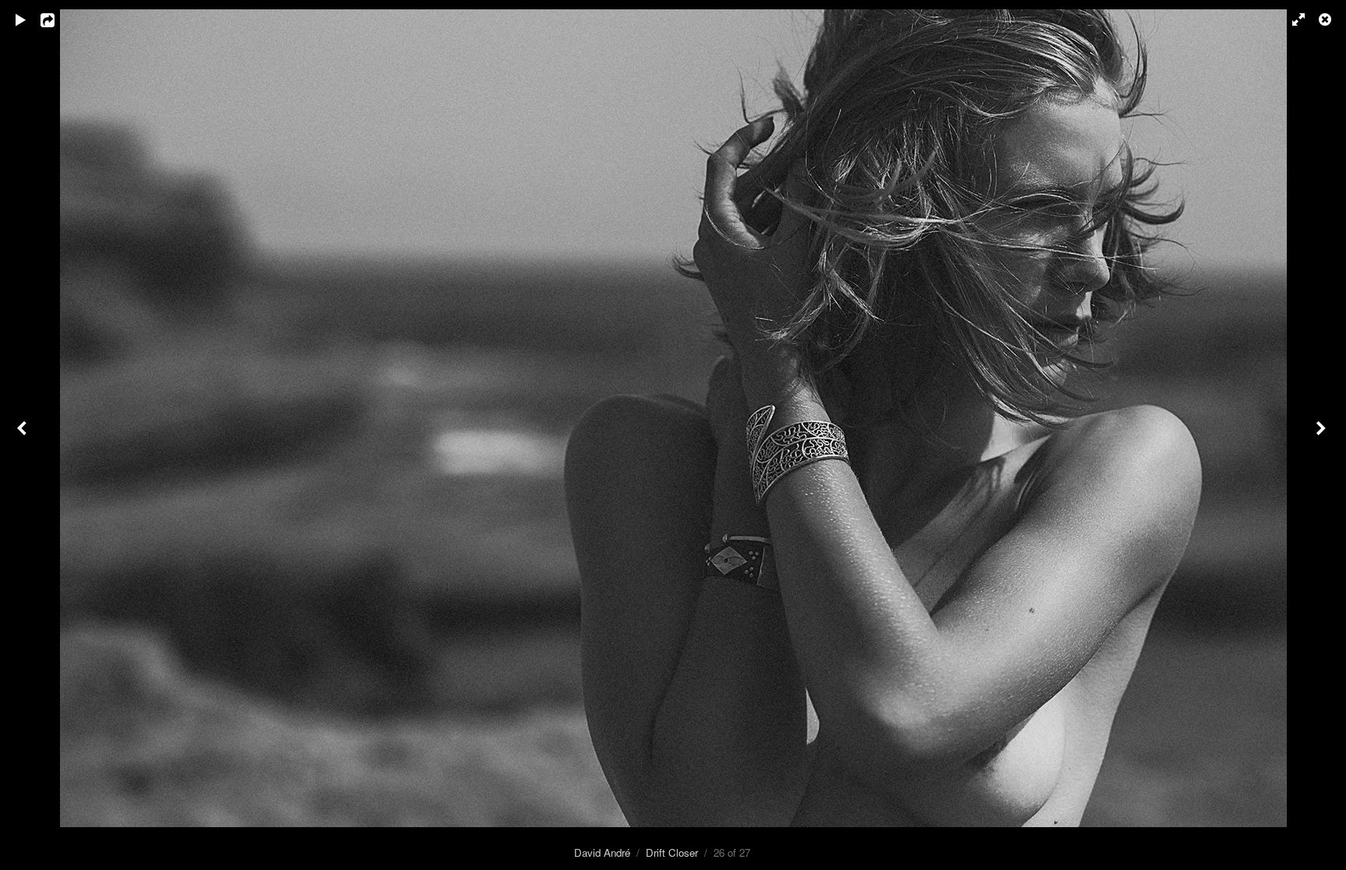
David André (602, 852)
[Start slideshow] (21, 19)
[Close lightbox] (1326, 19)
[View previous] (23, 435)
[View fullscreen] (1291, 19)
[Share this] (58, 19)
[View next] (1322, 435)
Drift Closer (672, 852)
